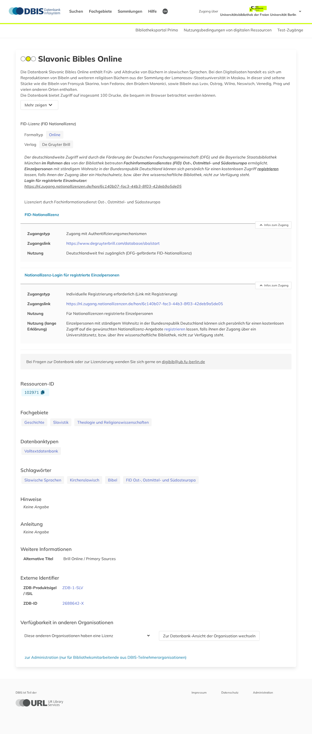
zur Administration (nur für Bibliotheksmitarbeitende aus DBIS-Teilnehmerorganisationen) (105, 657)
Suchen (76, 11)
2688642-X (73, 603)
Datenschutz (229, 692)
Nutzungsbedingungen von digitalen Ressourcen (228, 30)
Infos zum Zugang (276, 225)
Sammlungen (130, 11)
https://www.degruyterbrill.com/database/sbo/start (113, 243)
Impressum (199, 692)
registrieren (268, 168)
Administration (263, 692)
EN (165, 11)
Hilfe (152, 11)
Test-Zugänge (290, 30)
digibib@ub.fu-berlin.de (183, 361)
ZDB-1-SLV (72, 587)
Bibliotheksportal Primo (157, 30)
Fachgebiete (100, 11)
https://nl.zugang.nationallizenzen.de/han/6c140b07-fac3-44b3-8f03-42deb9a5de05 (103, 186)
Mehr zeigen (36, 105)
